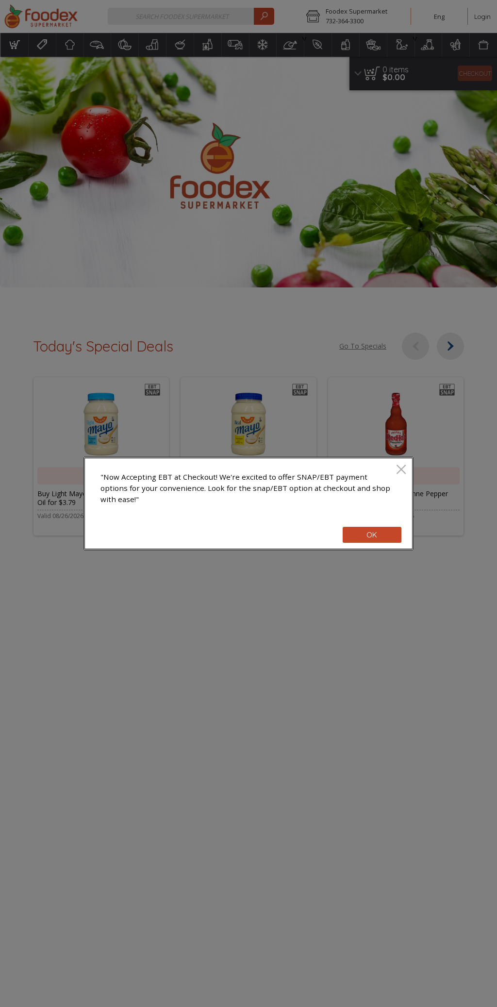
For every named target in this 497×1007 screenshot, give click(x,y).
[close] (401, 470)
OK (371, 534)
